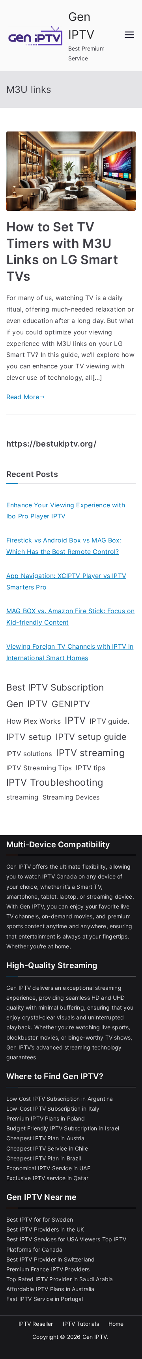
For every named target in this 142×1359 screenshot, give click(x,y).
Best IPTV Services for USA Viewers (53, 1239)
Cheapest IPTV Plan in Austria (45, 1138)
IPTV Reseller (36, 1323)
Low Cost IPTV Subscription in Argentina (59, 1098)
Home (116, 1323)
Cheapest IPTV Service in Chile (47, 1148)
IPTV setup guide (91, 737)
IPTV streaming (90, 752)
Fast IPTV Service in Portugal (44, 1298)
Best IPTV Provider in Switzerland (50, 1259)
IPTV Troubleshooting (54, 782)
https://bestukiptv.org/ (51, 444)
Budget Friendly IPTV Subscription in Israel (62, 1128)
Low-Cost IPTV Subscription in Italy (53, 1108)
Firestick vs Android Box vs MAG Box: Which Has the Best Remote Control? (63, 546)
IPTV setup (29, 737)
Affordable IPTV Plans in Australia (50, 1289)
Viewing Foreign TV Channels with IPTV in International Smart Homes (69, 652)
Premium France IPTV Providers (48, 1269)
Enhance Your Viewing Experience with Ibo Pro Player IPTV (65, 510)
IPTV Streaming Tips (39, 768)
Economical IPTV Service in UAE (48, 1168)
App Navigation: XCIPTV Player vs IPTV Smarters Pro (66, 581)
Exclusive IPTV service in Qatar (47, 1178)
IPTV (75, 720)
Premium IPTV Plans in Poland (45, 1118)
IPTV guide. (109, 721)
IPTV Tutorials (81, 1323)
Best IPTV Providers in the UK (45, 1229)
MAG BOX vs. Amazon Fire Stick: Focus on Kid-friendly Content (70, 616)
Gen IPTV (27, 704)
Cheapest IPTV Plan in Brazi (43, 1158)
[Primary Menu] (129, 35)
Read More (22, 397)
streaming (22, 797)
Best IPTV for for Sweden (39, 1219)
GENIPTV (71, 703)
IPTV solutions (29, 754)
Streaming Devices (71, 797)
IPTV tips (90, 768)
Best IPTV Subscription (55, 687)
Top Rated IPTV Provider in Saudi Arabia (59, 1279)
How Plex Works (33, 721)
